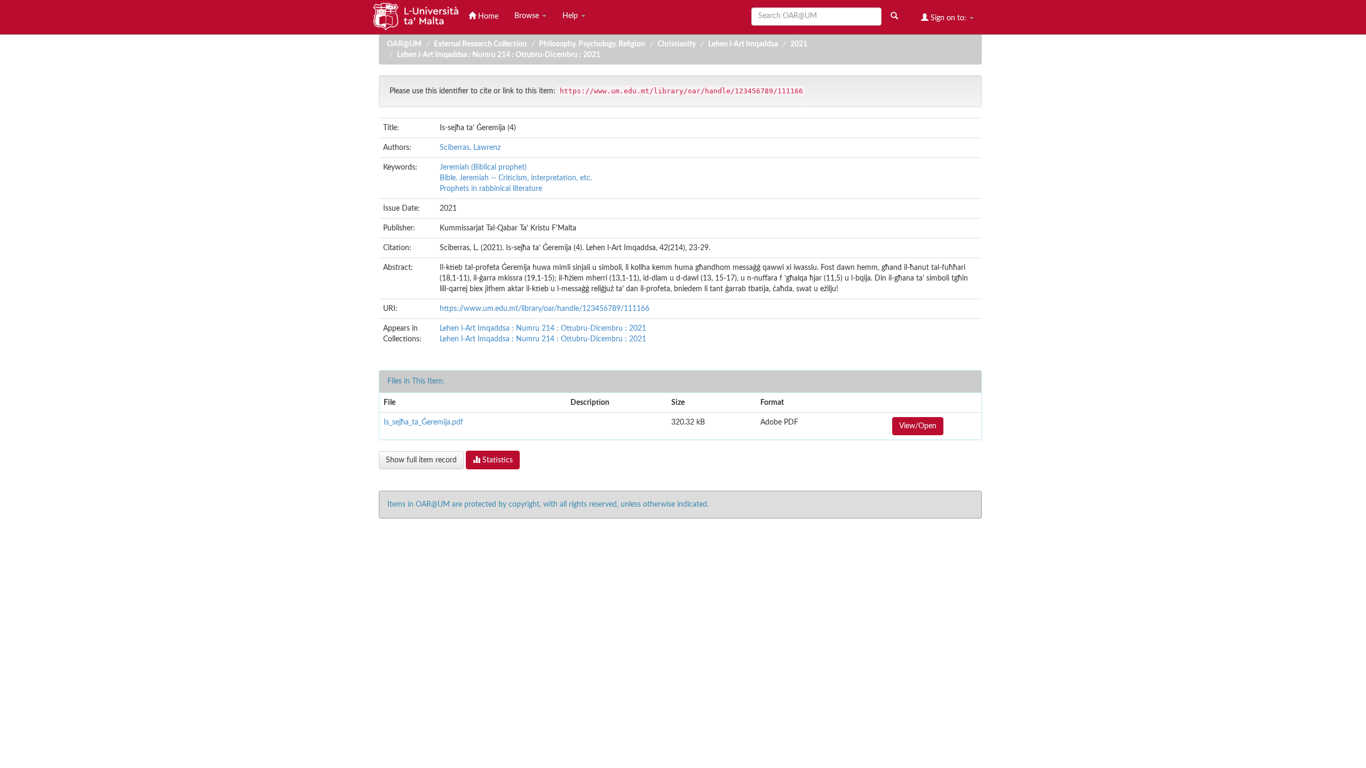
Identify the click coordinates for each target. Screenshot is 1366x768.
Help (571, 16)
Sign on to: (948, 18)
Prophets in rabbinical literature (491, 189)
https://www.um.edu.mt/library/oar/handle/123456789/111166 (544, 309)
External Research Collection (480, 44)
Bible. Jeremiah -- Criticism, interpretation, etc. (516, 178)
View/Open (917, 426)
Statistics (496, 460)
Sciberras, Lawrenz (470, 147)
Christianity (676, 44)
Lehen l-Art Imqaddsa (743, 44)
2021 (798, 44)
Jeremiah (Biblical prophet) (483, 167)
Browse (527, 16)
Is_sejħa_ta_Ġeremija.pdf (423, 422)
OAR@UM (404, 44)
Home (487, 16)
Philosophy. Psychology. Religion (592, 44)
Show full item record (421, 460)
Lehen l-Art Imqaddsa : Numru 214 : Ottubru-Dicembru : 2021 (498, 55)
